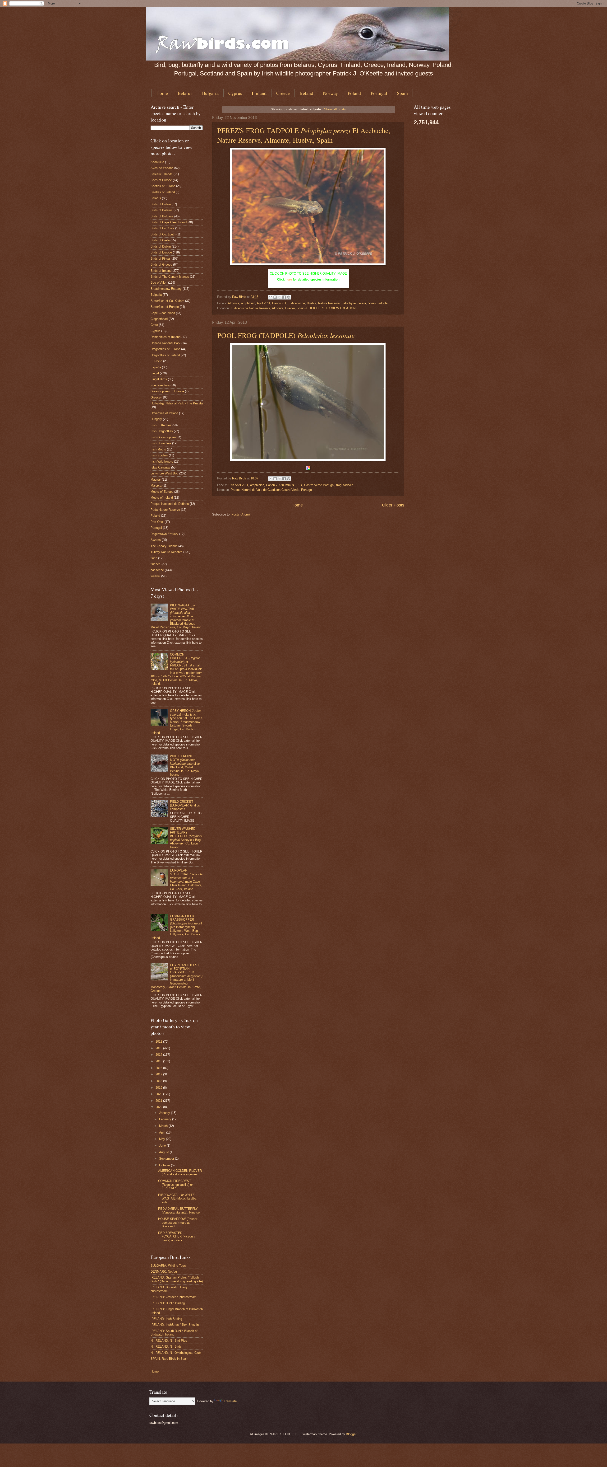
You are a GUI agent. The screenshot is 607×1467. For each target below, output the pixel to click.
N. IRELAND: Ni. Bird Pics (169, 1340)
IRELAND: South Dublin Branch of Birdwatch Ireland (174, 1332)
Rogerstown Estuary (164, 534)
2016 (159, 1068)
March (164, 1126)
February (165, 1119)
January (165, 1113)
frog (338, 485)
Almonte (233, 303)
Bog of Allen (159, 282)
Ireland (306, 93)
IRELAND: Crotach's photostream (174, 1297)
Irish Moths (158, 449)
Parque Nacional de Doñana (170, 504)
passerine (157, 570)
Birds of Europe (161, 252)
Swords (156, 540)
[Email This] (270, 297)
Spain (402, 93)
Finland (259, 93)
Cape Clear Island (163, 313)
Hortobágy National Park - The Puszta (177, 403)
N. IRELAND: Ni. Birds (166, 1346)
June (163, 1145)
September (167, 1158)
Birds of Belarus (162, 210)
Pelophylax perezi (353, 303)
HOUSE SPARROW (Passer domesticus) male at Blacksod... (177, 1222)
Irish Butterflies (161, 425)
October (165, 1165)
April (162, 1132)
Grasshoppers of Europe (167, 391)
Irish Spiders (159, 455)
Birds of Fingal (160, 258)
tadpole (382, 303)
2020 (159, 1094)
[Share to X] (279, 297)
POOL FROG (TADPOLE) (285, 335)
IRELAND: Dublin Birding (168, 1303)
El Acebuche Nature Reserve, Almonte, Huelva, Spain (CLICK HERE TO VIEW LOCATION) (293, 308)
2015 (159, 1061)
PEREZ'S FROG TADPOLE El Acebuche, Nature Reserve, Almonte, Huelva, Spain (303, 135)
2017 (159, 1074)
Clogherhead (159, 319)
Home (162, 93)
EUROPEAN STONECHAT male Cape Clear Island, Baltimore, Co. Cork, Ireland (186, 880)
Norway (330, 93)
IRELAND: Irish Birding (166, 1319)
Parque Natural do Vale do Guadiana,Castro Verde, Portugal (272, 490)
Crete (154, 325)
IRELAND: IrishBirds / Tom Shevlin (175, 1324)
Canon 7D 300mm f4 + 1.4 (284, 485)
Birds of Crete (160, 240)
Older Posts (393, 505)
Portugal (379, 93)
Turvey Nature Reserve (166, 552)
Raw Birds (239, 297)
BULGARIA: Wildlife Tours (169, 1265)
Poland (354, 93)
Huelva (311, 303)
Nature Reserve (329, 303)
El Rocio (156, 361)
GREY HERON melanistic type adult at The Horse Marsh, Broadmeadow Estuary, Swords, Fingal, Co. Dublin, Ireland (176, 722)
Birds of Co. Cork (162, 228)
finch (154, 558)
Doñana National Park (165, 343)
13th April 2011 (238, 485)
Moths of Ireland (162, 497)
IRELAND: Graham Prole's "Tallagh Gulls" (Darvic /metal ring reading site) (177, 1279)
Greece (283, 93)
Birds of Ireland (161, 270)
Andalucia (157, 162)
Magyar (156, 479)
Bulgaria (210, 93)
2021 (159, 1100)
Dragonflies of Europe (165, 349)
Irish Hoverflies (161, 443)
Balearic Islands (162, 174)
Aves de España (162, 168)
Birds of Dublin (161, 204)
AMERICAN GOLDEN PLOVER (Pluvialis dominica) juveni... (180, 1172)
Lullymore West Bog (164, 473)
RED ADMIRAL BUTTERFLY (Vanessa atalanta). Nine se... (180, 1210)
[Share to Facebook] (284, 297)
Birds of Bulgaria (162, 216)
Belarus (185, 93)
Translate (230, 1401)
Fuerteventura (160, 385)
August (164, 1152)
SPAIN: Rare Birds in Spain (169, 1358)
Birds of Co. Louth (163, 234)
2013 (159, 1048)
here (288, 279)
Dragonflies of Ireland (165, 355)
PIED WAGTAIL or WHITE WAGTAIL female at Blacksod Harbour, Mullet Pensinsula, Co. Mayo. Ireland (176, 616)
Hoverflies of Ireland (164, 413)
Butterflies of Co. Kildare (167, 301)
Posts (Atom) (240, 514)
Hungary (156, 419)
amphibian (248, 303)
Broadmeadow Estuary (166, 289)
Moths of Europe (162, 491)
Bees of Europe (161, 180)
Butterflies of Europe (165, 307)
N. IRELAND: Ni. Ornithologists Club (176, 1353)
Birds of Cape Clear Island (169, 222)
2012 (159, 1041)
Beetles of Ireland (163, 192)
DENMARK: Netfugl (164, 1271)
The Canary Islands (164, 546)
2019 (159, 1087)
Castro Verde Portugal (319, 485)
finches (156, 564)
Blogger (351, 1434)
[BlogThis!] (275, 297)
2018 (159, 1081)
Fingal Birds (159, 379)
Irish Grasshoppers (164, 437)
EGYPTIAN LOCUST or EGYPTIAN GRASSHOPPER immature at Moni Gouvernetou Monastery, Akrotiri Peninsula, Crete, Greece (176, 978)
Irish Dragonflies (162, 431)
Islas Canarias (160, 467)
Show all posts (335, 109)
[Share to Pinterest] (288, 297)
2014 (159, 1054)
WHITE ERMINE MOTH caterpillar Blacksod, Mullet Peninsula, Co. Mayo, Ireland (185, 765)
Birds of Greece (161, 264)
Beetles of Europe (163, 186)
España (156, 367)
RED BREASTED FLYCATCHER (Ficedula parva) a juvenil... (176, 1236)
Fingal (155, 373)
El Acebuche (296, 303)
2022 (159, 1107)
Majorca (156, 485)
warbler (155, 576)
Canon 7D (279, 303)
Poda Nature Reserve (165, 509)
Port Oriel (157, 522)
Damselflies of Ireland (165, 337)
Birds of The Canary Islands (170, 276)
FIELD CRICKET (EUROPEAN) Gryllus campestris (185, 805)
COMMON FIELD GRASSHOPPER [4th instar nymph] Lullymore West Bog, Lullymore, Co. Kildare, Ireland (176, 927)
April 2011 (263, 303)
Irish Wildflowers (162, 461)
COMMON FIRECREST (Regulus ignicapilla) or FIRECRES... (175, 1184)
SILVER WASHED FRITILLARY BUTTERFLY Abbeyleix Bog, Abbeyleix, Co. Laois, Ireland (186, 838)
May (162, 1139)
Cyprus (235, 93)
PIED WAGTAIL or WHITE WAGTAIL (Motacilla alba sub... (177, 1198)
